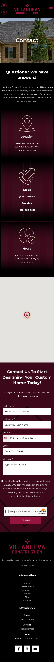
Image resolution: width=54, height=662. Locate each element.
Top (51, 659)
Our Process (27, 590)
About (27, 583)
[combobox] (6, 438)
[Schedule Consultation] (4, 5)
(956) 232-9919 (27, 196)
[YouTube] (35, 649)
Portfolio (27, 593)
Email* (6, 446)
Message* (8, 459)
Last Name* (9, 419)
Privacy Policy (27, 566)
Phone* (7, 432)
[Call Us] (4, 12)
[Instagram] (27, 649)
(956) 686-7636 (27, 210)
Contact (27, 600)
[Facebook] (18, 649)
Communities (27, 587)
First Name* (9, 406)
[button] (27, 315)
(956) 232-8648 (27, 619)
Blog (27, 597)
